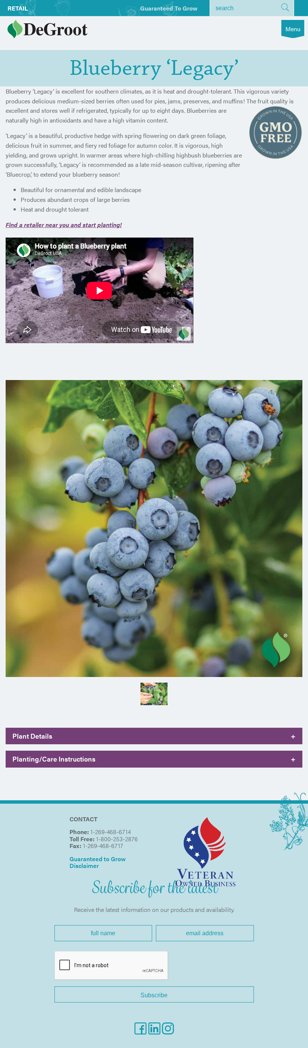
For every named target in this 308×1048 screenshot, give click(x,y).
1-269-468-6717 (103, 845)
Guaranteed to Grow (169, 8)
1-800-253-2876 (117, 838)
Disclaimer (84, 865)
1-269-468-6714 (111, 831)
